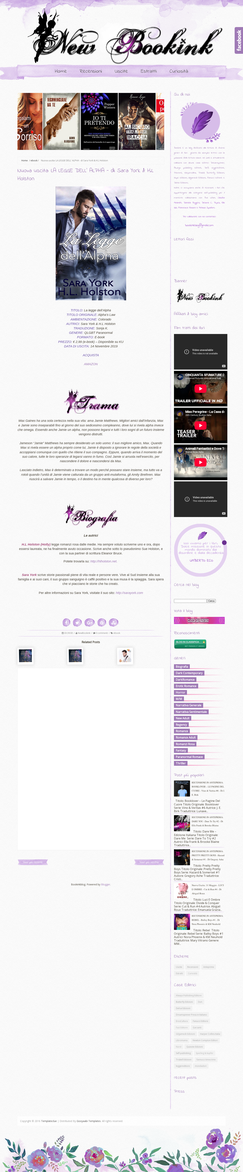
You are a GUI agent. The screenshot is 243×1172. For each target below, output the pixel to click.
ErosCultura (182, 1021)
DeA (200, 1001)
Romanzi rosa (185, 744)
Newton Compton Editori (205, 1040)
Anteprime (208, 967)
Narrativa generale (188, 705)
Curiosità (179, 71)
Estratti (149, 71)
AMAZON (91, 364)
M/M (179, 699)
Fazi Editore (182, 1027)
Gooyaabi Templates (89, 1121)
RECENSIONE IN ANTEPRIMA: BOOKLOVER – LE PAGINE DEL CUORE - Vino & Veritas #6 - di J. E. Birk (208, 788)
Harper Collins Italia (210, 1033)
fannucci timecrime (206, 1059)
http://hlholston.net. (103, 561)
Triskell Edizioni (183, 1059)
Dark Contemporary (189, 673)
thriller (181, 763)
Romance (182, 731)
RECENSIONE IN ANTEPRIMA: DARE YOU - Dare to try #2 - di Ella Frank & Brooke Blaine (207, 821)
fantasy (181, 750)
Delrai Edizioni (183, 1008)
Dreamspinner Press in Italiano (191, 1014)
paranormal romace (189, 757)
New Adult (182, 718)
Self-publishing (183, 1053)
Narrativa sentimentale (191, 712)
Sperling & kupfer (204, 1053)
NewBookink (84, 633)
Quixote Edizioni (194, 1046)
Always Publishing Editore (189, 995)
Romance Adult (186, 737)
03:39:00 (68, 633)
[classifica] (199, 623)
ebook (34, 160)
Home (61, 71)
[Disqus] (91, 712)
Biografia (182, 667)
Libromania (181, 1040)
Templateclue (49, 1121)
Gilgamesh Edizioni (185, 1033)
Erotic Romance (186, 686)
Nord (178, 1046)
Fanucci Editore (200, 1021)
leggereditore (183, 1065)
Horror (180, 692)
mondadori (201, 1065)
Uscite (121, 71)
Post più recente (33, 862)
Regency (181, 725)
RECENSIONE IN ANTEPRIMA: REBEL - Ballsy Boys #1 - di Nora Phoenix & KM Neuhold (207, 920)
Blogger (105, 884)
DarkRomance (185, 680)
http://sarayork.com (129, 593)
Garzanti (197, 1027)
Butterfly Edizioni (184, 1001)
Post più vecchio (149, 862)
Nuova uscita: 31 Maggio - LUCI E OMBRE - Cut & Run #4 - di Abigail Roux (208, 889)
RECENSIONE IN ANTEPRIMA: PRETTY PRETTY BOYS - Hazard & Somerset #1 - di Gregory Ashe (208, 855)
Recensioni (91, 71)
